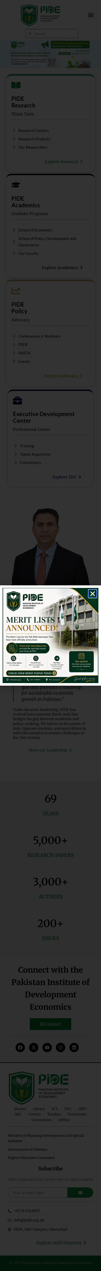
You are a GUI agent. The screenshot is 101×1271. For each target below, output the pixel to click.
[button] (92, 593)
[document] (50, 635)
